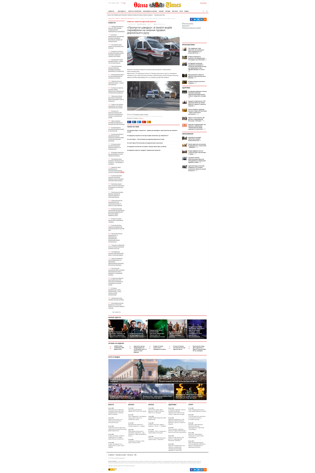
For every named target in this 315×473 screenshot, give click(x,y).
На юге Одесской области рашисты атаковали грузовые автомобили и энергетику (116, 68)
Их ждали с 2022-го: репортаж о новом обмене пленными (157, 432)
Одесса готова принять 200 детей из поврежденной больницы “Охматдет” (196, 119)
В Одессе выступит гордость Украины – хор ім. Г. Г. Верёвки (157, 425)
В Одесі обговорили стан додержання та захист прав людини (116, 445)
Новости (111, 11)
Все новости (116, 312)
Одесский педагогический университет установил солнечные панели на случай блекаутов (197, 168)
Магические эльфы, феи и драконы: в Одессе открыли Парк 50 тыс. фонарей (199, 348)
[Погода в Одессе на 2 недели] (191, 27)
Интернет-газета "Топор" (141, 114)
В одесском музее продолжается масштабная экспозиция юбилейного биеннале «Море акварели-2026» (116, 212)
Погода (167, 11)
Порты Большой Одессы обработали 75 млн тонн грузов (137, 410)
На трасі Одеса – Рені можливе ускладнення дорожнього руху (145, 139)
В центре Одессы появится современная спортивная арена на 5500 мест (116, 227)
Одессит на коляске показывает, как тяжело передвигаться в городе (115, 105)
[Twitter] (198, 469)
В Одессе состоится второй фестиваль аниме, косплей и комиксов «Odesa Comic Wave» (116, 53)
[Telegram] (195, 469)
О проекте (111, 455)
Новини (140, 118)
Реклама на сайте (121, 455)
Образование (187, 134)
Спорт (190, 405)
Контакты (130, 455)
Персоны (175, 11)
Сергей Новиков (141, 24)
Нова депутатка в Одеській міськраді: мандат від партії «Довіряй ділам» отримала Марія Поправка (116, 412)
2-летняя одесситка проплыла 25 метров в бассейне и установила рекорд (196, 418)
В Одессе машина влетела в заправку (196, 82)
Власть (111, 405)
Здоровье (186, 88)
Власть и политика (134, 11)
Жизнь (151, 405)
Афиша (161, 11)
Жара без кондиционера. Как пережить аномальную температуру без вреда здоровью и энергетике (197, 127)
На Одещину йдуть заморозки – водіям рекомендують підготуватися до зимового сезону (152, 131)
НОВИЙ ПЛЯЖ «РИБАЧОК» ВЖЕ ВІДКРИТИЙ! (119, 347)
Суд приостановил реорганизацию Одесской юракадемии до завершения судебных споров (197, 160)
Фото (181, 11)
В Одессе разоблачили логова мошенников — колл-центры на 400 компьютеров (114, 291)
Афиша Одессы (114, 317)
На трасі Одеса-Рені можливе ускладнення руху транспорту (145, 143)
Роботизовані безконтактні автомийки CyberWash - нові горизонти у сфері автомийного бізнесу (137, 433)
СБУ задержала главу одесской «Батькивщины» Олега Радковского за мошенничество (196, 51)
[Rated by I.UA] (118, 470)
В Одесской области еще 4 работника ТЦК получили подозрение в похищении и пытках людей (115, 281)
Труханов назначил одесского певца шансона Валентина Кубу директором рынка (117, 429)
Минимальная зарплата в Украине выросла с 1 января (136, 425)
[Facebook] (191, 469)
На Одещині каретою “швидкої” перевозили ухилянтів (143, 150)
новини (150, 15)
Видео (186, 11)
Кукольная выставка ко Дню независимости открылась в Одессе (116, 76)
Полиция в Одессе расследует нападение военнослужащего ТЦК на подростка (116, 98)
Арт (113, 15)
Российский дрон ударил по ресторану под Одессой (115, 46)
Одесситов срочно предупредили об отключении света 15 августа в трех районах (115, 203)
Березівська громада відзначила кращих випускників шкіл (194, 139)
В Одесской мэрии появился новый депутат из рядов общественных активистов (116, 437)
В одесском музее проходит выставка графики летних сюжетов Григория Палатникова (115, 178)
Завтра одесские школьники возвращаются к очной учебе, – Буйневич (197, 145)
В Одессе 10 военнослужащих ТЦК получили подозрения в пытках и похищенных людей (115, 114)
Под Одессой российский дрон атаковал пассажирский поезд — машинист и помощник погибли (116, 271)
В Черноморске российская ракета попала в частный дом (116, 129)
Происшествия (188, 45)
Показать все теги (159, 15)
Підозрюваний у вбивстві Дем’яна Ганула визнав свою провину (197, 76)
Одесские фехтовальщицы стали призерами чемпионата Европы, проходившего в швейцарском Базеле (197, 445)
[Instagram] (201, 469)
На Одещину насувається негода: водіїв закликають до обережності (147, 135)
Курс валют (203, 3)
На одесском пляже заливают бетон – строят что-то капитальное (115, 61)
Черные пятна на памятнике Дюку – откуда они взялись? (116, 82)
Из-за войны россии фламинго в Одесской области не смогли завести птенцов (116, 305)
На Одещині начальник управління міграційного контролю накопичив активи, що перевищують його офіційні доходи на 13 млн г (197, 66)
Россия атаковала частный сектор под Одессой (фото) (179, 347)
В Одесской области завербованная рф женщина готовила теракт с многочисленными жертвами (116, 137)
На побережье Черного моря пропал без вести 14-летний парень (116, 253)
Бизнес (131, 405)
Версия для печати (160, 24)
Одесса (145, 15)
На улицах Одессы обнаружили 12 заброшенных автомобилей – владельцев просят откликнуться (115, 237)
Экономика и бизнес (150, 11)
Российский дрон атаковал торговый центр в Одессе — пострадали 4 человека (116, 161)
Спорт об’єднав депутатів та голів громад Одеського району (197, 410)
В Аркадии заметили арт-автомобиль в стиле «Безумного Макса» (116, 153)
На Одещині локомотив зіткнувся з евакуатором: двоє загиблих (146, 146)
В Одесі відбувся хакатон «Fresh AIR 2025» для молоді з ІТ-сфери (197, 152)
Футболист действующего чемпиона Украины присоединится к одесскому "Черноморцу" (196, 427)
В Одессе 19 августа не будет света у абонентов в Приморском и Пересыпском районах (116, 90)
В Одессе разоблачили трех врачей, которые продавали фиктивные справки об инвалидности (116, 38)
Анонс (109, 15)
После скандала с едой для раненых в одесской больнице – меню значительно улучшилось (197, 112)
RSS (135, 455)
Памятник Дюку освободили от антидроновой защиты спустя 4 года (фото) (116, 169)
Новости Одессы (138, 15)
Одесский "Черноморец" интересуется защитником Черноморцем (196, 435)
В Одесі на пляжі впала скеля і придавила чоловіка (115, 220)
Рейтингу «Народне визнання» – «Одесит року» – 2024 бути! (157, 438)
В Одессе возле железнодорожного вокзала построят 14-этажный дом (114, 146)
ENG (124, 3)
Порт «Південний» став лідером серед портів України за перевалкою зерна (137, 418)
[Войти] (206, 11)
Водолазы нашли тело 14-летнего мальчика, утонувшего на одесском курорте (116, 186)
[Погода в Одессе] (187, 23)
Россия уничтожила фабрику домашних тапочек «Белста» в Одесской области (115, 194)
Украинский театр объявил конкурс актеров (116, 298)
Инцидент (124, 15)
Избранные (117, 15)
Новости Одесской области (145, 22)
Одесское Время (112, 461)
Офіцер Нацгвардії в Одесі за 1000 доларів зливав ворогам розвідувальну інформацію (116, 29)
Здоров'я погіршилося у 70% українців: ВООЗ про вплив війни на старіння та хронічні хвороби (197, 103)
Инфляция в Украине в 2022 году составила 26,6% (136, 441)
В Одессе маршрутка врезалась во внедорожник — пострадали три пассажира (197, 58)
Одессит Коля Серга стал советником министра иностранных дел (115, 421)
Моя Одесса (122, 11)
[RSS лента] (205, 469)
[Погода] (185, 25)
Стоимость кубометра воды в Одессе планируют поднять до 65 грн (116, 246)
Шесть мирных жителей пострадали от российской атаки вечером (116, 122)
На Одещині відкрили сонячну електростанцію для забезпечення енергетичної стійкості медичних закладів (197, 94)
